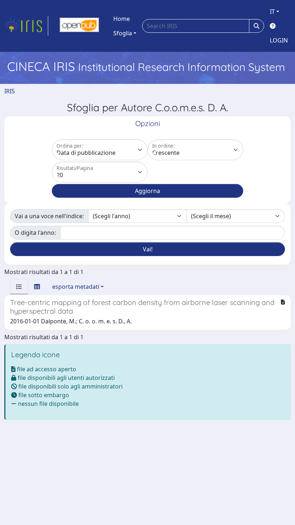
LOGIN (279, 40)
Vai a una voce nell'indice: (49, 216)
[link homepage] (26, 26)
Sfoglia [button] (122, 33)
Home (121, 19)
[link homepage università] (79, 26)
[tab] (19, 286)
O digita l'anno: (35, 233)
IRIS (9, 91)
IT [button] (272, 11)
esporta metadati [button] (75, 287)
